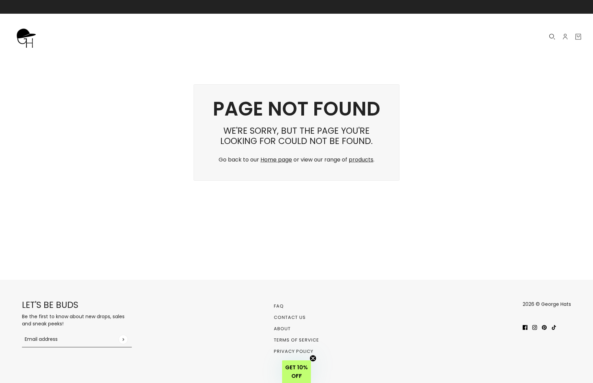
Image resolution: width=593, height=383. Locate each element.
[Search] (552, 36)
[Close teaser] (313, 358)
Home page (276, 160)
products (361, 160)
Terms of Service (296, 340)
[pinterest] (544, 327)
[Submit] (123, 339)
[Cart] (578, 36)
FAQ (279, 306)
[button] (296, 371)
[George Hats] (28, 37)
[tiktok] (554, 327)
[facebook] (525, 327)
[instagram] (535, 327)
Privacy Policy (293, 351)
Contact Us (290, 317)
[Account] (565, 36)
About (282, 328)
